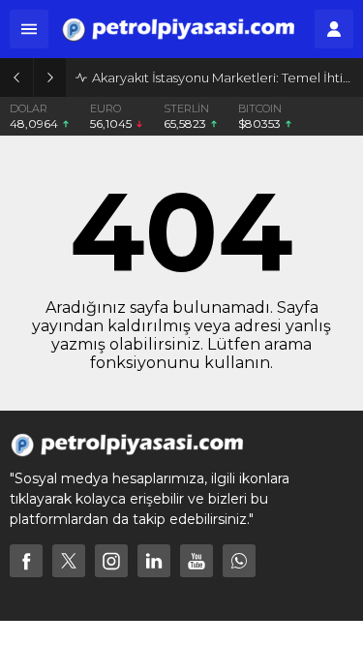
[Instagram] (111, 560)
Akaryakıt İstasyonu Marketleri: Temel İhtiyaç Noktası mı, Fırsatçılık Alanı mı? (222, 77)
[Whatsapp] (239, 560)
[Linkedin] (153, 560)
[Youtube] (196, 560)
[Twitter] (68, 560)
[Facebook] (26, 560)
